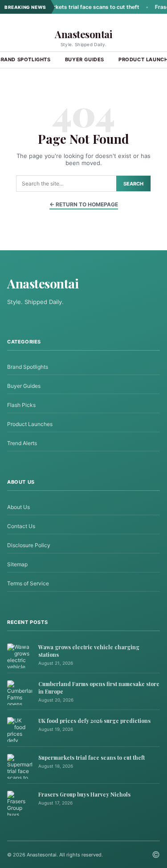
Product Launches (30, 424)
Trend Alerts (22, 443)
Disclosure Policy (28, 545)
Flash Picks (21, 405)
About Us (18, 507)
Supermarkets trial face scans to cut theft (75, 7)
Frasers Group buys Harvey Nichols (84, 794)
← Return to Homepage (83, 204)
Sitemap (17, 564)
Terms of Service (28, 583)
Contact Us (21, 526)
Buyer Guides (84, 59)
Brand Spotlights (27, 366)
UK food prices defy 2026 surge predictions (94, 720)
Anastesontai (83, 34)
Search (133, 184)
